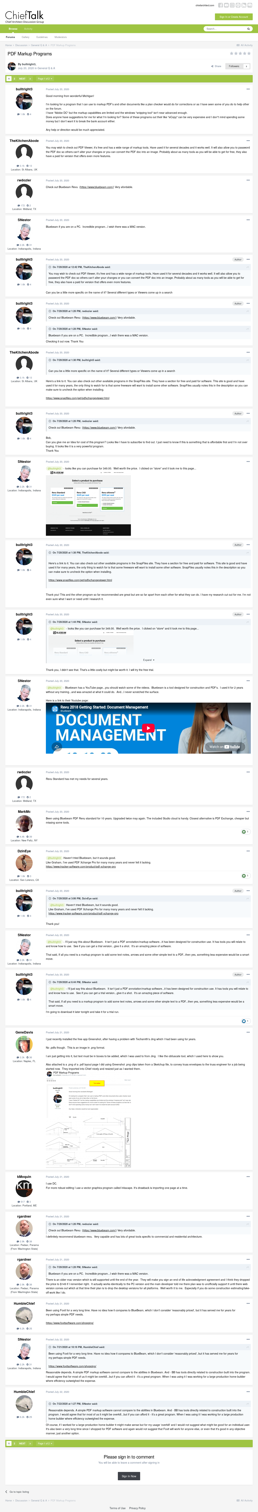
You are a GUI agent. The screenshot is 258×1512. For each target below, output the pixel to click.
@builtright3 (54, 468)
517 (22, 1201)
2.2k (22, 245)
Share (217, 66)
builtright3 (29, 64)
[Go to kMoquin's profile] (24, 1188)
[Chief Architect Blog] (249, 4)
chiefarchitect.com (205, 5)
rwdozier (24, 180)
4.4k (22, 836)
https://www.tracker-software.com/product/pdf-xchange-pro (81, 866)
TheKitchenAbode (24, 140)
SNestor (24, 219)
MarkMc (24, 811)
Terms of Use (118, 1508)
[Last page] (30, 78)
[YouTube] (226, 4)
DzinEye (24, 851)
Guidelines (42, 37)
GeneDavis (24, 1032)
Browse (13, 28)
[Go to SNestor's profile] (24, 231)
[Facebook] (220, 4)
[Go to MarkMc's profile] (24, 823)
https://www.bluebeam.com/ (96, 187)
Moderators (61, 37)
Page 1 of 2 (44, 78)
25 (30, 1328)
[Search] (248, 28)
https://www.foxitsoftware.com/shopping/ (70, 1323)
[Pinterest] (238, 4)
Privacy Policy (137, 1508)
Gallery (25, 37)
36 (30, 1057)
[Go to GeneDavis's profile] (24, 1044)
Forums (10, 37)
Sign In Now (129, 1476)
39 (30, 836)
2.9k (22, 1241)
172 (22, 205)
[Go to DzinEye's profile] (24, 863)
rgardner (24, 1216)
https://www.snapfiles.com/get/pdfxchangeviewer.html (77, 398)
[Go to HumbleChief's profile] (24, 1315)
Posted (57, 89)
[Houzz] (244, 4)
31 (30, 245)
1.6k (22, 114)
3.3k (22, 1057)
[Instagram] (232, 4)
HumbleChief (24, 1303)
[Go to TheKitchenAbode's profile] (24, 152)
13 (30, 165)
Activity (28, 28)
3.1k (22, 165)
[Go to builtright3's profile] (12, 66)
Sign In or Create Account (234, 17)
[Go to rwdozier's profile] (24, 192)
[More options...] (248, 89)
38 (30, 1241)
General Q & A (46, 68)
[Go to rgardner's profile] (24, 1228)
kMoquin (24, 1176)
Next (22, 78)
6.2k (22, 1328)
